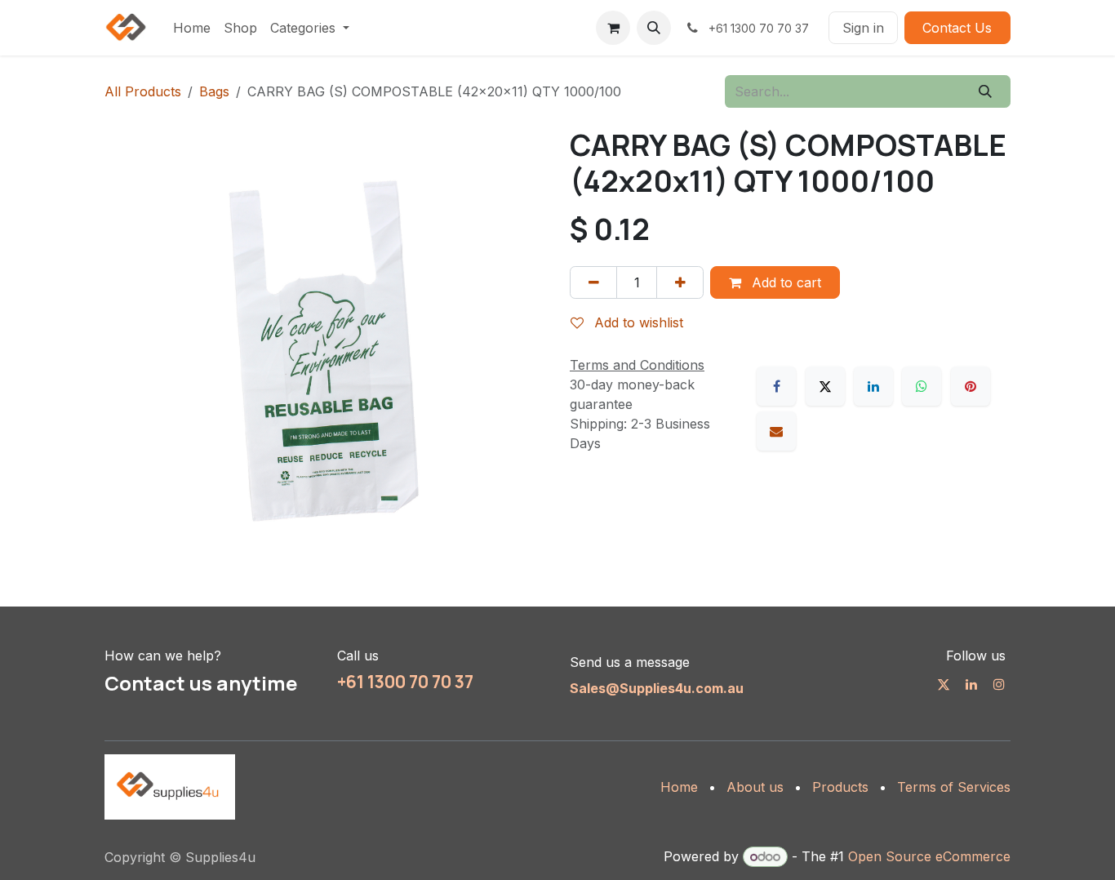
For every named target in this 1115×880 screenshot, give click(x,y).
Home (679, 787)
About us (755, 787)
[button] (654, 28)
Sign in (863, 28)
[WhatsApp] (921, 386)
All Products (142, 91)
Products (840, 787)
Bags (214, 91)
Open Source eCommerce (929, 856)
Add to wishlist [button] (636, 322)
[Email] (776, 431)
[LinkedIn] (873, 386)
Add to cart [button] (784, 282)
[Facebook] (776, 386)
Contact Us (957, 28)
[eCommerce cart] (613, 28)
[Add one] (680, 282)
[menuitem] (192, 27)
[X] (825, 386)
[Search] (986, 91)
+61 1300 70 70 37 (405, 681)
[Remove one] (593, 282)
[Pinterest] (970, 386)
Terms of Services (954, 787)
